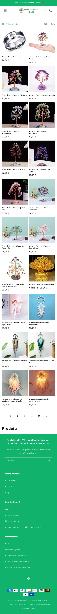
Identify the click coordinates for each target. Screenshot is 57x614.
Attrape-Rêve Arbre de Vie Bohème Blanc (39, 323)
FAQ (7, 509)
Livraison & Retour (13, 521)
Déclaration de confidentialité (18, 567)
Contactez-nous (12, 515)
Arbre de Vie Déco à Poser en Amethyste (40, 209)
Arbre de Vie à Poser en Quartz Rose (13, 209)
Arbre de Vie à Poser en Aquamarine (10, 132)
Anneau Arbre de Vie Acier (12, 57)
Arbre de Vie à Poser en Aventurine (37, 132)
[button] (5, 10)
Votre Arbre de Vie (20, 600)
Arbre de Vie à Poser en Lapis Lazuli (40, 170)
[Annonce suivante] (52, 3)
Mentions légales (12, 549)
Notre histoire (11, 481)
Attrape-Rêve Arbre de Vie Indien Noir (14, 362)
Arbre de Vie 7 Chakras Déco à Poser (40, 58)
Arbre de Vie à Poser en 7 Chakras (14, 95)
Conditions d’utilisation (15, 555)
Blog (7, 492)
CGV (7, 543)
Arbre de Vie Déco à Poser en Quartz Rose (40, 247)
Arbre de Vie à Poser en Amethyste (42, 95)
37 (39, 416)
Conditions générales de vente (39, 604)
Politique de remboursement (17, 561)
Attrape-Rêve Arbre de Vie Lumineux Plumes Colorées (12, 400)
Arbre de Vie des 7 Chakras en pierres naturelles (13, 285)
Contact (8, 486)
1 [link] (10, 416)
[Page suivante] (46, 416)
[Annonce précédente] (5, 3)
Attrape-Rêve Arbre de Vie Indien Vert (41, 362)
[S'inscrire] (49, 461)
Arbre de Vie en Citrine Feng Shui (41, 284)
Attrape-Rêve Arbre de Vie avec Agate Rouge (14, 323)
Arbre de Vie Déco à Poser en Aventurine (13, 247)
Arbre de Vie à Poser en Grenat (13, 169)
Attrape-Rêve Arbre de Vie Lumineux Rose (39, 400)
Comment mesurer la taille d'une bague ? (23, 527)
